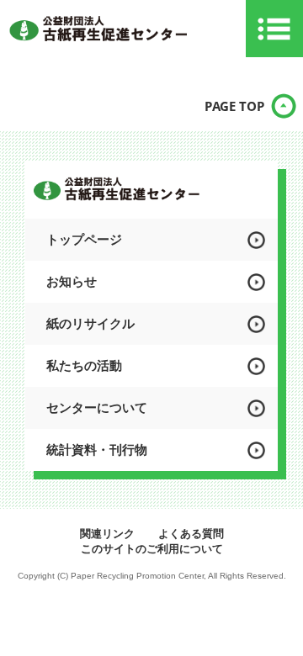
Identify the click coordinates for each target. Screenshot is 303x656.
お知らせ (71, 281)
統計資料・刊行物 (96, 449)
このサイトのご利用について (152, 548)
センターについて (96, 407)
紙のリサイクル (90, 323)
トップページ (84, 239)
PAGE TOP (234, 106)
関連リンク (107, 533)
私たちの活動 (84, 365)
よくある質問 (191, 533)
